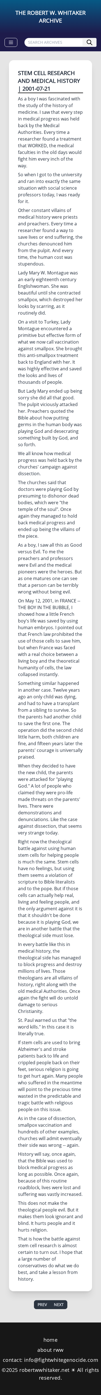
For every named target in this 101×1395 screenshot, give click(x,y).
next (59, 1304)
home (50, 1339)
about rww (50, 1349)
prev (42, 1304)
